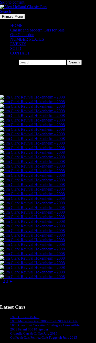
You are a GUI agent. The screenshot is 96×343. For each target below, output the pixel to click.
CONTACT (20, 53)
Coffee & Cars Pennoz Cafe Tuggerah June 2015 (43, 337)
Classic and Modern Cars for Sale (37, 30)
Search (5, 11)
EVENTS (18, 44)
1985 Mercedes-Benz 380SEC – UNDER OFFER (44, 321)
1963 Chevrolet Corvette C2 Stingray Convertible (45, 325)
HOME (16, 25)
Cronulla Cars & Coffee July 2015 (33, 333)
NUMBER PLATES (27, 39)
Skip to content (12, 2)
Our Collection (22, 34)
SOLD (15, 48)
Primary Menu (12, 16)
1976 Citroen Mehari (24, 317)
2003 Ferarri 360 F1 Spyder (29, 329)
